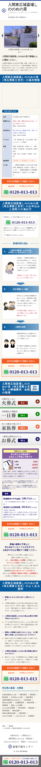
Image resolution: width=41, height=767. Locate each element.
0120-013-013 (21, 126)
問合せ (23, 741)
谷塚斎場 (31, 716)
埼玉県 (11, 726)
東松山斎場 (16, 710)
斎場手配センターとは (16, 738)
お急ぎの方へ (14, 735)
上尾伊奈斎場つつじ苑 (9, 694)
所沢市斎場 (21, 708)
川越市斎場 (29, 697)
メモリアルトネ (20, 716)
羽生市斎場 (5, 710)
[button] (38, 35)
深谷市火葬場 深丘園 (8, 713)
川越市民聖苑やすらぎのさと (11, 700)
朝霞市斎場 (23, 694)
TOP (3, 726)
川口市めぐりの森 (16, 697)
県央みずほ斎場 (7, 702)
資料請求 (35, 388)
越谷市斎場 (30, 702)
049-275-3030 (21, 135)
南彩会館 (31, 708)
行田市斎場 (27, 700)
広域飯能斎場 (19, 702)
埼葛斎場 (5, 705)
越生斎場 (5, 697)
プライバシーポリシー (11, 741)
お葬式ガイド (26, 735)
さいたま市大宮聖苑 (8, 708)
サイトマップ (32, 741)
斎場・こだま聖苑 (16, 705)
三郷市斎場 (22, 713)
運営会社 (29, 738)
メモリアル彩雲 (7, 716)
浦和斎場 (33, 694)
